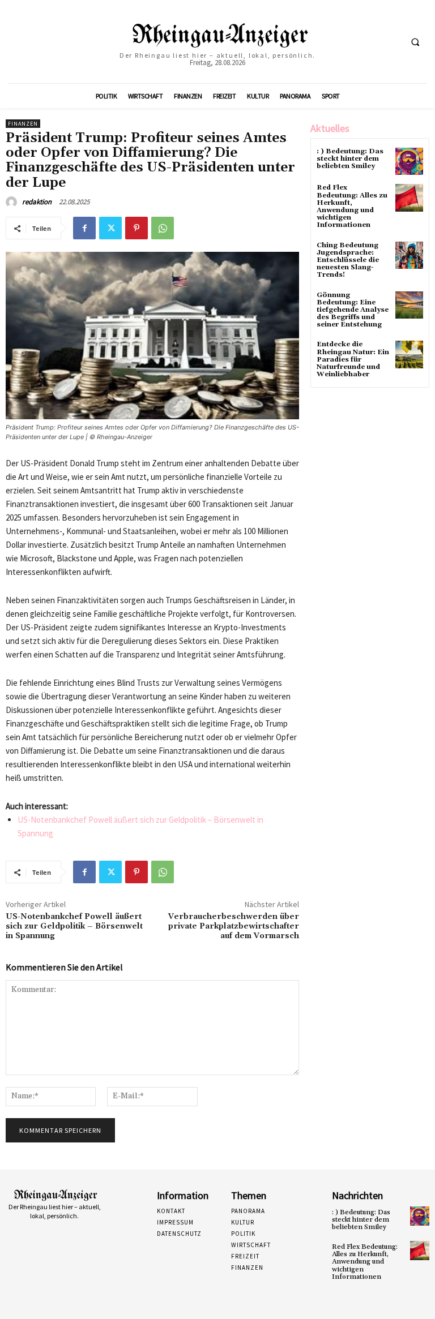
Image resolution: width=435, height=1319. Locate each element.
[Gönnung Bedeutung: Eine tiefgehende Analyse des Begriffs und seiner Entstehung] (409, 305)
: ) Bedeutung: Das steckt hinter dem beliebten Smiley (350, 158)
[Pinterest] (136, 228)
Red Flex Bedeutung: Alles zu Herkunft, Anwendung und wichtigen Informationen (352, 206)
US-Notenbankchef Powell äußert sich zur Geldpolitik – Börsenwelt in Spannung (74, 926)
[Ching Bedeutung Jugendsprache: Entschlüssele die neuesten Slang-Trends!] (409, 255)
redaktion (37, 202)
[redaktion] (13, 202)
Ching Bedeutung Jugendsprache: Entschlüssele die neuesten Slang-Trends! (348, 260)
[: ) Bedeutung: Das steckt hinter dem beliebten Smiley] (409, 161)
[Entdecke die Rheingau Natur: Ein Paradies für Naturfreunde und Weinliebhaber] (409, 354)
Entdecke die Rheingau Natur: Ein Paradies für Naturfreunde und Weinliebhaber (353, 359)
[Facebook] (84, 228)
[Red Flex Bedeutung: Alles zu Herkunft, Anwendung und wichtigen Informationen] (409, 198)
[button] (415, 42)
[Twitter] (110, 228)
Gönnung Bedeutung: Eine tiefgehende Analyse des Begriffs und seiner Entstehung (353, 310)
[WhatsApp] (162, 228)
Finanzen (23, 123)
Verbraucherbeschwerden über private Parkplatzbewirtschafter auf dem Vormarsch (233, 926)
